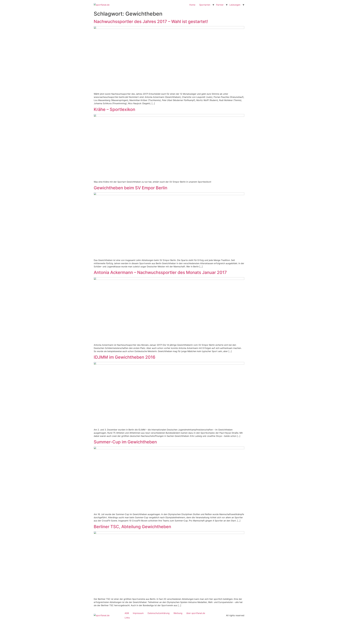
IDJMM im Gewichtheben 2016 (124, 357)
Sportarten (204, 4)
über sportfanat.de (195, 613)
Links (127, 617)
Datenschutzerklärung (159, 613)
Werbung (177, 613)
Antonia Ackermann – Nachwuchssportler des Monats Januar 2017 (160, 272)
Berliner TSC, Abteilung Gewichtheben (132, 526)
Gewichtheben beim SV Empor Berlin (130, 187)
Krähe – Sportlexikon (114, 109)
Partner (220, 4)
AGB (127, 613)
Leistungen (234, 4)
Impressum (138, 613)
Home (192, 4)
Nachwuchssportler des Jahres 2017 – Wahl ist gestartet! (151, 21)
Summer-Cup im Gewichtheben (125, 441)
